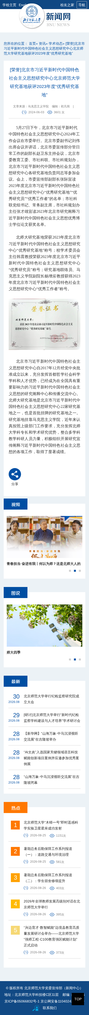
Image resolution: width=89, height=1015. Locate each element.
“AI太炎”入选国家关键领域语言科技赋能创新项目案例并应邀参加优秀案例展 (51, 758)
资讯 (42, 43)
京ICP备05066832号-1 (22, 1001)
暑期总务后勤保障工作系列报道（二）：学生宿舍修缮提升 (48, 878)
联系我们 (50, 1008)
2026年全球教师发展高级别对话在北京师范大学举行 (52, 904)
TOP (78, 999)
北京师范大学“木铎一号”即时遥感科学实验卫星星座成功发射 (51, 825)
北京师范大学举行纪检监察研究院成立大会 (51, 699)
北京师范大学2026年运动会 (28, 564)
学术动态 (56, 43)
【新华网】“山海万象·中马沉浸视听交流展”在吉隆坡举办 (51, 736)
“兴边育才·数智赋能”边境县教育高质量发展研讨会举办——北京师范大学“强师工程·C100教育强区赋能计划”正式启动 (51, 936)
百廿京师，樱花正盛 (22, 652)
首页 (32, 43)
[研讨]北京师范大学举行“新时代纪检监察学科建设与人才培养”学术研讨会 (52, 718)
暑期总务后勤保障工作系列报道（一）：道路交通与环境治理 (48, 852)
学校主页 (9, 5)
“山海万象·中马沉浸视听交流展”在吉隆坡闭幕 (51, 780)
